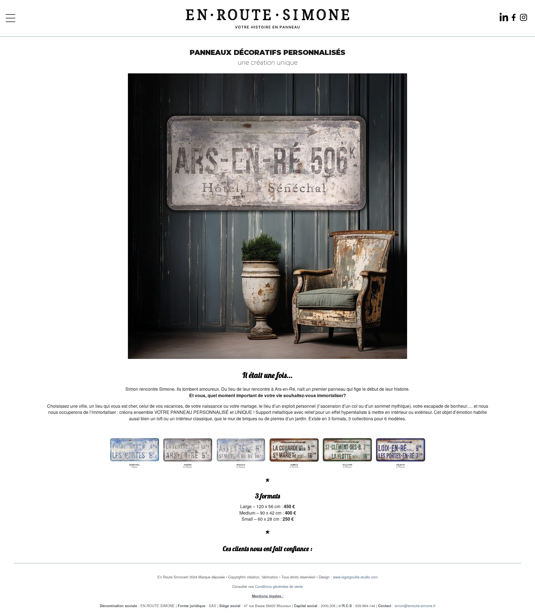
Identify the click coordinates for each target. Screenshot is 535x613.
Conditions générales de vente (279, 586)
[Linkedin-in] (504, 17)
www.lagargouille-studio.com (355, 577)
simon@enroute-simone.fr (415, 605)
